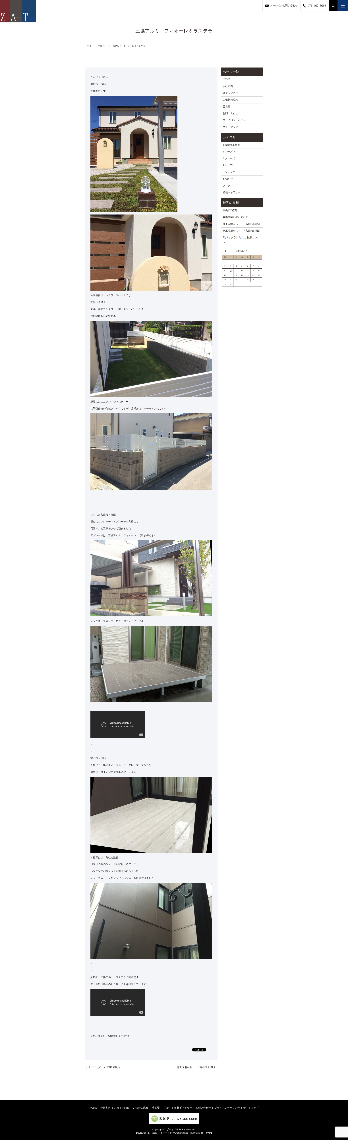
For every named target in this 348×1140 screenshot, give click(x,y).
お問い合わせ (230, 113)
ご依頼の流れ (230, 99)
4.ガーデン (229, 165)
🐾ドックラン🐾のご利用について (241, 239)
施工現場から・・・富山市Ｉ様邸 (196, 1067)
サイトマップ (230, 127)
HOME (226, 79)
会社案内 (228, 86)
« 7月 (226, 251)
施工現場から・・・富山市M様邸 (241, 224)
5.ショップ (229, 172)
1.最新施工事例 (231, 145)
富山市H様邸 (230, 210)
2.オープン (229, 151)
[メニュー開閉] (343, 5)
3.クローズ (229, 158)
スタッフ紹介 (230, 93)
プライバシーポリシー (235, 120)
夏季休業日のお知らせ (235, 217)
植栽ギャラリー (232, 192)
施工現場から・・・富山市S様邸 (241, 230)
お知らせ (228, 178)
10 (230, 271)
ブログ (101, 46)
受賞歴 (226, 106)
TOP (89, 46)
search (333, 6)
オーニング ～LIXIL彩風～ (104, 1067)
